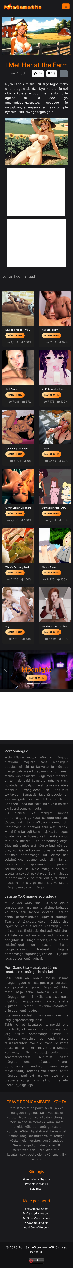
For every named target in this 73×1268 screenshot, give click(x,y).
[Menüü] (66, 6)
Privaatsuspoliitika (36, 1184)
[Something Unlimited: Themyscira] (18, 427)
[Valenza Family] (55, 308)
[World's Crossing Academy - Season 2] (18, 545)
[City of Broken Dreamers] (18, 486)
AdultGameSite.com (36, 1227)
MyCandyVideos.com (36, 1218)
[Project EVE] (44, 683)
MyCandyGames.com (36, 1213)
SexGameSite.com (36, 1208)
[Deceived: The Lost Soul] (55, 604)
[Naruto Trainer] (55, 545)
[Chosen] (55, 427)
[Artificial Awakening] (55, 367)
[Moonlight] (30, 683)
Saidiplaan (36, 1188)
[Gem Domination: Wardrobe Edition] (55, 486)
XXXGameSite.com (36, 1222)
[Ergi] (18, 604)
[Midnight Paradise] (37, 683)
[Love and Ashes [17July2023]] (18, 308)
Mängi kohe (15, 335)
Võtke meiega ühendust (37, 1179)
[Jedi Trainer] (18, 367)
